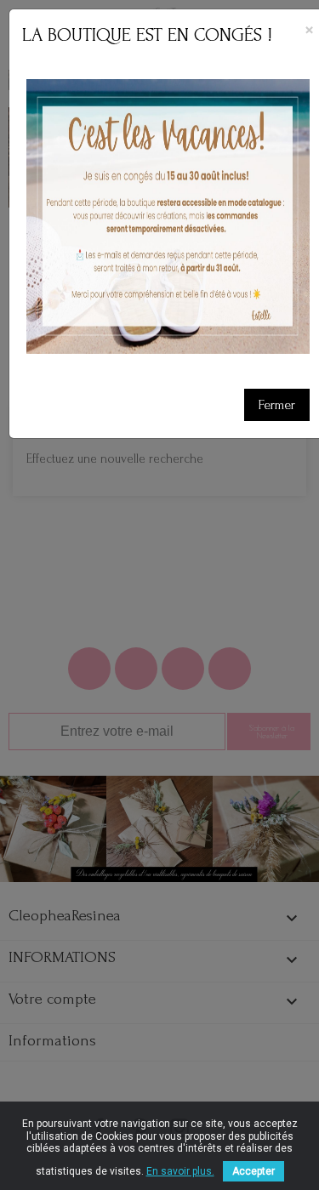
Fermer (277, 405)
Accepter (253, 1171)
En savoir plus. (180, 1171)
